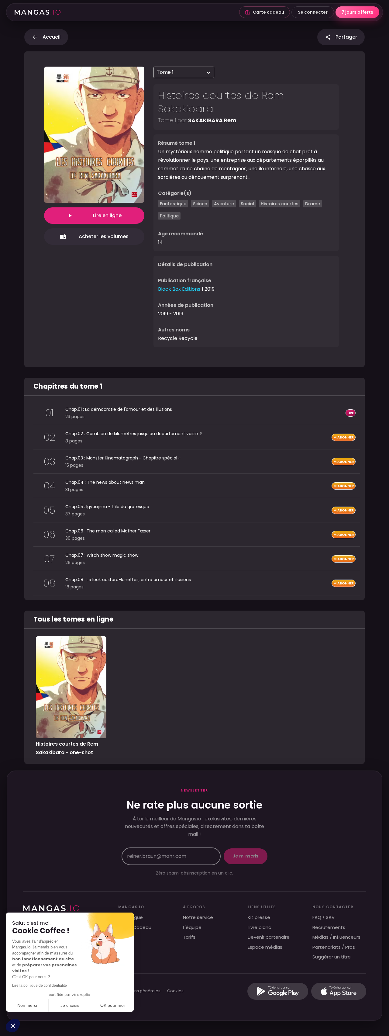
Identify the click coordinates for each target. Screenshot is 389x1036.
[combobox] (157, 72)
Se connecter (313, 12)
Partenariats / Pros (333, 947)
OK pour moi (112, 1005)
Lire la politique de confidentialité (39, 985)
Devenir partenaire (269, 937)
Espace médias (265, 947)
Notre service (198, 917)
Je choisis (69, 1005)
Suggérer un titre (331, 957)
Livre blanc (259, 927)
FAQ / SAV (323, 917)
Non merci (27, 1005)
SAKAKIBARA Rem (212, 120)
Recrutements (328, 927)
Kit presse (259, 917)
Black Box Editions (179, 289)
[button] (12, 1025)
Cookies (175, 991)
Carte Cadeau (134, 927)
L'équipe (192, 927)
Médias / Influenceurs (336, 937)
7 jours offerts (357, 12)
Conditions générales (139, 991)
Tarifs (189, 937)
